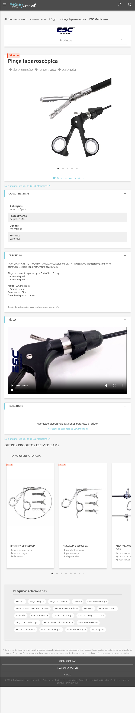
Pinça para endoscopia (27, 622)
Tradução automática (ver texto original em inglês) (33, 307)
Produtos (66, 40)
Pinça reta (88, 608)
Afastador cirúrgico (76, 629)
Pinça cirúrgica (37, 601)
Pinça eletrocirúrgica (51, 629)
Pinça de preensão (59, 601)
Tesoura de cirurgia (63, 615)
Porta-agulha (97, 629)
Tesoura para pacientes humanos (32, 608)
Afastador (21, 615)
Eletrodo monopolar (26, 629)
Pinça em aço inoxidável (66, 608)
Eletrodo (20, 601)
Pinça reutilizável (39, 615)
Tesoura (78, 601)
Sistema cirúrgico (107, 608)
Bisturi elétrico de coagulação (58, 622)
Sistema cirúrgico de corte (91, 615)
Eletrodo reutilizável (88, 622)
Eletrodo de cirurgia (97, 601)
